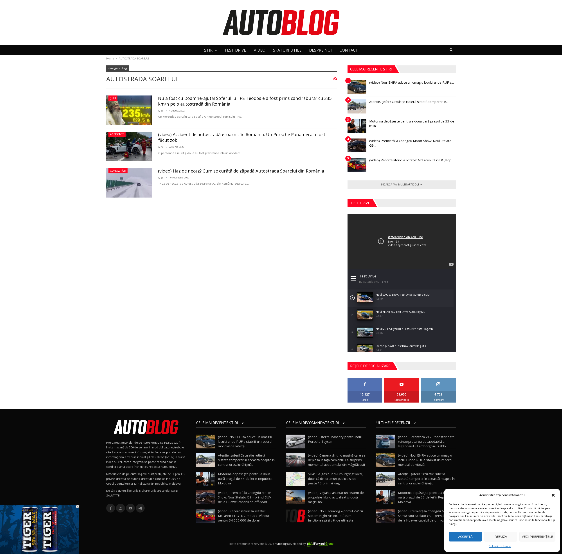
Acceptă (465, 536)
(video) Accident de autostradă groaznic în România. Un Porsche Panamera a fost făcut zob (241, 137)
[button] (553, 495)
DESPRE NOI (320, 50)
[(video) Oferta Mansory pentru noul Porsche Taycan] (295, 442)
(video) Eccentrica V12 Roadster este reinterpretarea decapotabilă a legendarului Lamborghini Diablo (426, 441)
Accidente (117, 134)
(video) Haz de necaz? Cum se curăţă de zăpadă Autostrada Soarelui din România (241, 171)
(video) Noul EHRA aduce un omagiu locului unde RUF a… (411, 82)
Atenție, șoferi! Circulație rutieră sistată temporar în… (409, 101)
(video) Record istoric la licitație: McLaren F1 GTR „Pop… (411, 160)
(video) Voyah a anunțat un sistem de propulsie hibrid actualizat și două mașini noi (336, 497)
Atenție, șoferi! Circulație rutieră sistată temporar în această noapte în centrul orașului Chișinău (246, 460)
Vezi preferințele (537, 536)
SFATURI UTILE (287, 50)
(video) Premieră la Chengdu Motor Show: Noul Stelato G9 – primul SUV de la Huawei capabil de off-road (244, 497)
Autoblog (280, 544)
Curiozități (118, 171)
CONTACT (348, 50)
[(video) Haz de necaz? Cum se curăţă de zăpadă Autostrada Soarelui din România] (129, 183)
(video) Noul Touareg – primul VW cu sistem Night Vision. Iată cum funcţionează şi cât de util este (335, 515)
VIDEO (259, 50)
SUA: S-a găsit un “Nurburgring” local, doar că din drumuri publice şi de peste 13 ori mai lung (335, 478)
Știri (113, 98)
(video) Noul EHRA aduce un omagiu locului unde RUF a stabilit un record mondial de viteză (245, 441)
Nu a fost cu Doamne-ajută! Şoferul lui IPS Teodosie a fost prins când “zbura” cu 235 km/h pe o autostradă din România (244, 101)
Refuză (501, 536)
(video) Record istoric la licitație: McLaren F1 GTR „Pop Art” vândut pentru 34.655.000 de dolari (243, 515)
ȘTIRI (209, 50)
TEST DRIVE (235, 50)
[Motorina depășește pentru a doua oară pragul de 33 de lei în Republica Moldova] (357, 126)
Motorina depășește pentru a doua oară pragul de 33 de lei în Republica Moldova (245, 478)
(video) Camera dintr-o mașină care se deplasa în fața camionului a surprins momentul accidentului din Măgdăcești (337, 460)
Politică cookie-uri (500, 546)
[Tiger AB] (39, 529)
